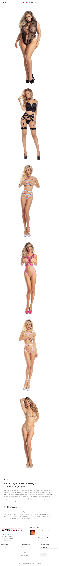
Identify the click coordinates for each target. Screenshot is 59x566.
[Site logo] (29, 2)
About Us (23, 547)
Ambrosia (3, 547)
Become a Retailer (25, 555)
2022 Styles (23, 550)
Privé (2, 550)
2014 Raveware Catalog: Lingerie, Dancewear (41, 538)
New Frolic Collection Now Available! (46, 531)
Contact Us (23, 552)
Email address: (44, 547)
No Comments (46, 533)
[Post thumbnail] (32, 532)
